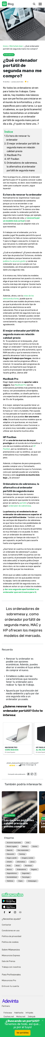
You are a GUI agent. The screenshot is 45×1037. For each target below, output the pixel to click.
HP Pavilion (13, 158)
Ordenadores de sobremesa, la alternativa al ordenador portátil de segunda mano (22, 166)
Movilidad (28, 865)
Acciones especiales (14, 842)
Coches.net (9, 1016)
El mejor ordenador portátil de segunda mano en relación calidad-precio (23, 147)
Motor (18, 865)
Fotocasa (8, 1013)
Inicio (5, 46)
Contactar (6, 925)
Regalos (34, 869)
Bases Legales (12, 846)
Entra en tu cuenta (10, 986)
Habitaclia (18, 1013)
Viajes (20, 881)
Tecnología (26, 877)
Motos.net (20, 1016)
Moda (9, 865)
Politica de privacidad (11, 936)
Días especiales (23, 850)
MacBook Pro (14, 155)
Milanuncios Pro (9, 980)
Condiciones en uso (10, 930)
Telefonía (10, 881)
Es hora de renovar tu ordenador (18, 137)
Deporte (9, 850)
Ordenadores (21, 869)
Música (9, 869)
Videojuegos (32, 881)
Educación (10, 854)
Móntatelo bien (16, 46)
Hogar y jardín (12, 858)
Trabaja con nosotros (11, 967)
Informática (21, 862)
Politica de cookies (10, 942)
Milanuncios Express (11, 955)
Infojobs (29, 1013)
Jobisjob (31, 1016)
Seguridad (25, 873)
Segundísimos (12, 873)
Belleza (24, 846)
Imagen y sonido (27, 858)
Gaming (22, 854)
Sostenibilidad (12, 877)
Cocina (35, 846)
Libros (32, 862)
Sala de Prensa (8, 961)
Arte (27, 842)
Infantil (9, 862)
